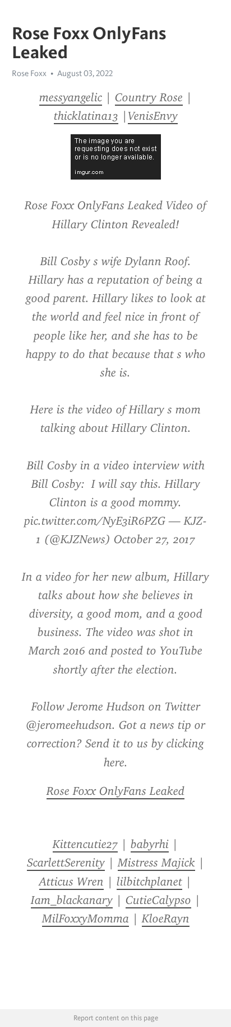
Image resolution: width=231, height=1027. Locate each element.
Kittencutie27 (85, 844)
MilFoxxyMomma (85, 918)
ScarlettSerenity (66, 862)
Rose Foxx (29, 73)
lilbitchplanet (149, 881)
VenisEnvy (153, 116)
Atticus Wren (71, 881)
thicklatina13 (86, 116)
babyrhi (150, 844)
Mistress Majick (156, 862)
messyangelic (70, 97)
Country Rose (149, 97)
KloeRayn (166, 918)
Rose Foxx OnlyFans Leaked (115, 791)
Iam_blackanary (72, 900)
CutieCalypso (158, 900)
